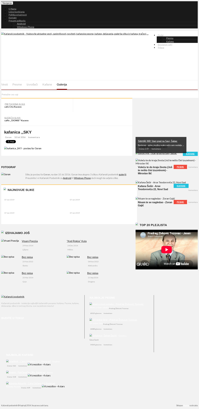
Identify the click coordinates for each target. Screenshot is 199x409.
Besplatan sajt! (165, 44)
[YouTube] (21, 327)
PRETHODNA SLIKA (15, 104)
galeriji (122, 174)
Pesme (17, 84)
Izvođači (32, 84)
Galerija (62, 84)
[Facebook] (4, 327)
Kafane (47, 84)
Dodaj (160, 35)
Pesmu (169, 38)
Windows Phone (25, 26)
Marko (186, 405)
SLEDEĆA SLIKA (12, 117)
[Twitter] (12, 327)
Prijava (161, 47)
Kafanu (170, 41)
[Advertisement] (104, 73)
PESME (180, 167)
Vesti (4, 84)
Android (21, 23)
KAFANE (190, 154)
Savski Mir (157, 141)
